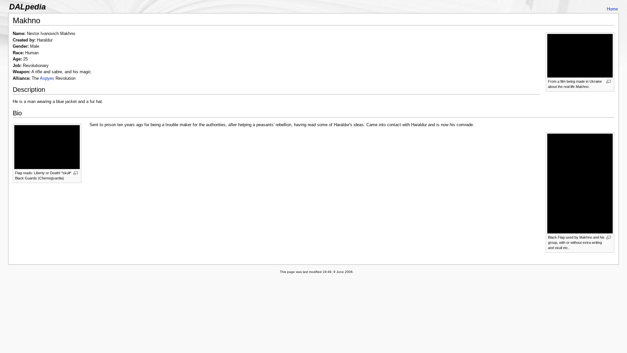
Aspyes (47, 78)
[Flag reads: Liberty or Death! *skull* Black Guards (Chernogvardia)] (47, 146)
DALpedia (27, 6)
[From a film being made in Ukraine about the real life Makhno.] (580, 55)
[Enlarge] (608, 81)
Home (612, 9)
